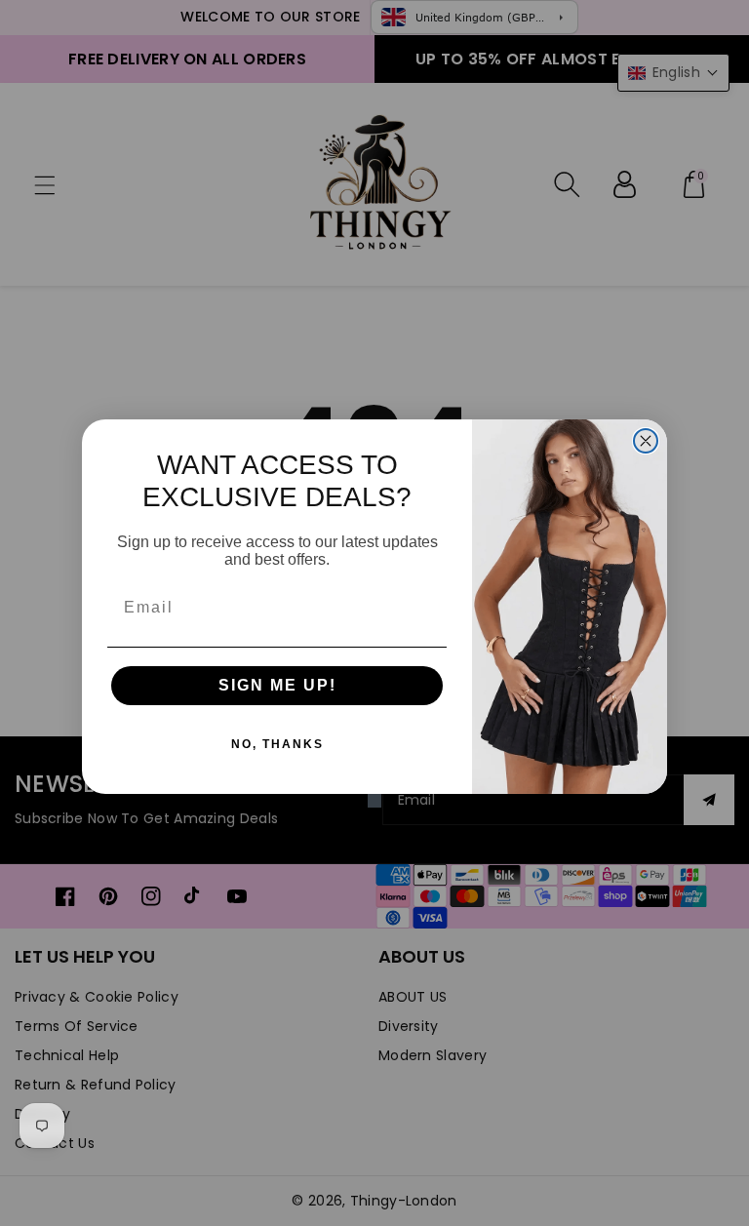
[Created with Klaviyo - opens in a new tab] (374, 801)
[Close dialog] (645, 441)
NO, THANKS (277, 744)
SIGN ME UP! (277, 685)
